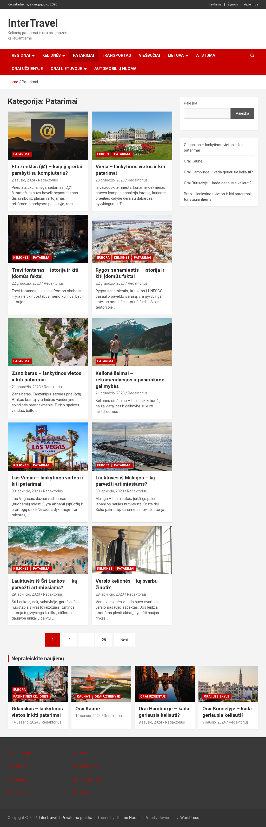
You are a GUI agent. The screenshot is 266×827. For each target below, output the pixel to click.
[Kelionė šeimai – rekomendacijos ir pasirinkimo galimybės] (131, 342)
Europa (103, 154)
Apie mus (251, 4)
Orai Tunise (17, 792)
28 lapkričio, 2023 (110, 594)
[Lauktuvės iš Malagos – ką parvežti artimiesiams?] (131, 446)
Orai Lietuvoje (66, 68)
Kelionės (51, 55)
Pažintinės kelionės (30, 696)
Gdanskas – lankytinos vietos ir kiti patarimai (37, 712)
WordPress (189, 817)
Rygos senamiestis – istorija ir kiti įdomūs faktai (130, 273)
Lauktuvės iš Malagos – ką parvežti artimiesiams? (125, 481)
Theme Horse (127, 817)
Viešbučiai (149, 55)
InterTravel (33, 23)
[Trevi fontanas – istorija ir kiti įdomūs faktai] (48, 239)
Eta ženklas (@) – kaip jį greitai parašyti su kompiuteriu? (47, 170)
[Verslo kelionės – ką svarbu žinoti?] (131, 550)
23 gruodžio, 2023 (110, 180)
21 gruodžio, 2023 (26, 387)
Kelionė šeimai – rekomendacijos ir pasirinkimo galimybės (130, 379)
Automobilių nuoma (115, 68)
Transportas (116, 55)
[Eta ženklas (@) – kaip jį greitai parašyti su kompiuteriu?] (48, 135)
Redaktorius (48, 180)
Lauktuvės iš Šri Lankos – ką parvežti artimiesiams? (44, 584)
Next (124, 639)
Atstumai (206, 55)
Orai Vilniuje (18, 766)
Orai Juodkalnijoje (87, 779)
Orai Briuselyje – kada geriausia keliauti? (217, 183)
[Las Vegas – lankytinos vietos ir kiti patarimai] (48, 446)
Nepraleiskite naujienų (37, 658)
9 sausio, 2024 (150, 722)
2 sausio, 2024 (23, 180)
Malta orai (80, 753)
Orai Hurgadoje (85, 766)
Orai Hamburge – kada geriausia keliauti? (218, 172)
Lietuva (176, 55)
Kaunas (83, 696)
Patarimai (83, 55)
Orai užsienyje (27, 68)
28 (104, 639)
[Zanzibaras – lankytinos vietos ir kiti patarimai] (48, 342)
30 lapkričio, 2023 (26, 491)
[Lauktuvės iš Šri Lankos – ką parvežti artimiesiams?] (48, 550)
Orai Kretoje (82, 792)
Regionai (21, 55)
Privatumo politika (77, 817)
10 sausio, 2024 (88, 716)
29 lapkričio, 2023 (26, 594)
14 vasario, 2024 (25, 722)
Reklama (215, 4)
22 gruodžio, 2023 (26, 283)
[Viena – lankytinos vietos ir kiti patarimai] (131, 135)
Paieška (190, 103)
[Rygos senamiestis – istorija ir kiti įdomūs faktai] (131, 239)
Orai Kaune (193, 161)
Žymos (233, 4)
